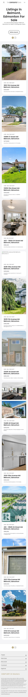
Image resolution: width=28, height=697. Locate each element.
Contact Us (10, 692)
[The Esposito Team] (14, 4)
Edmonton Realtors (22, 690)
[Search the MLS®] (4, 2)
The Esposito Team (13, 690)
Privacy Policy (5, 692)
